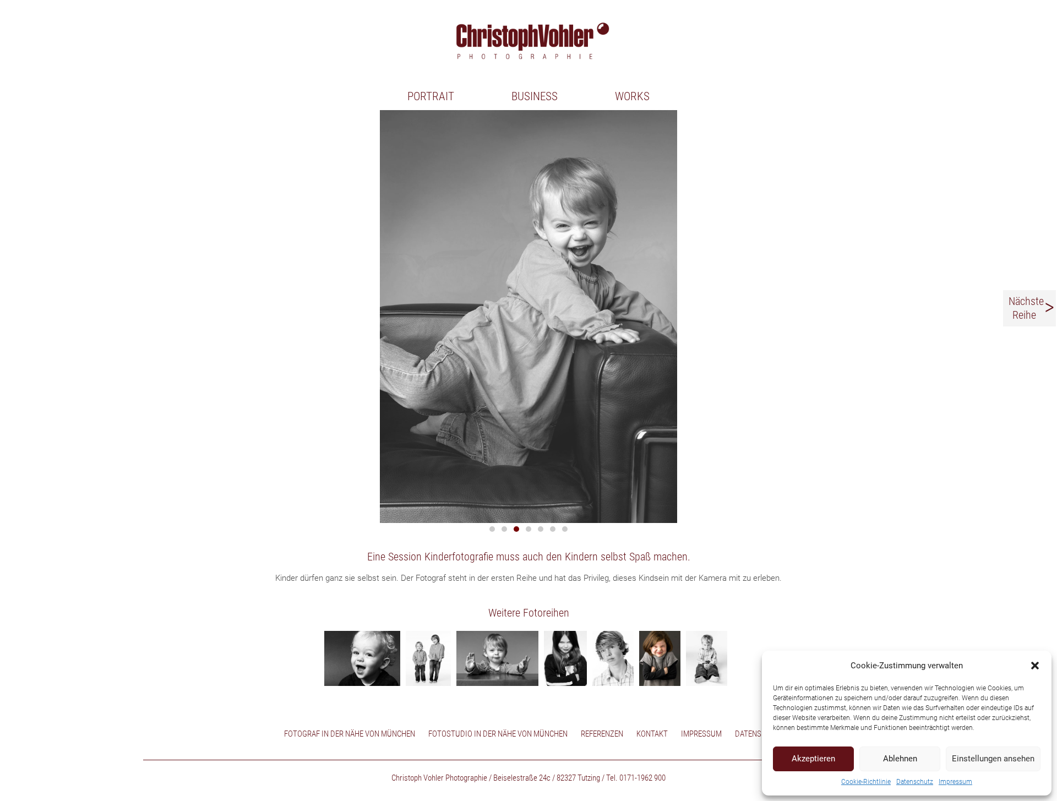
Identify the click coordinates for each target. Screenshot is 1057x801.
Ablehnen (900, 759)
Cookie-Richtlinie (866, 782)
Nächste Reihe (1026, 308)
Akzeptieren (813, 759)
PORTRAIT (430, 96)
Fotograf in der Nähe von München (349, 734)
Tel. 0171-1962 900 (636, 778)
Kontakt (652, 734)
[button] (1034, 665)
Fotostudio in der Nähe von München (498, 734)
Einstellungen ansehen (993, 759)
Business (534, 96)
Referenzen (602, 734)
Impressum (955, 782)
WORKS (632, 96)
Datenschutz (914, 782)
